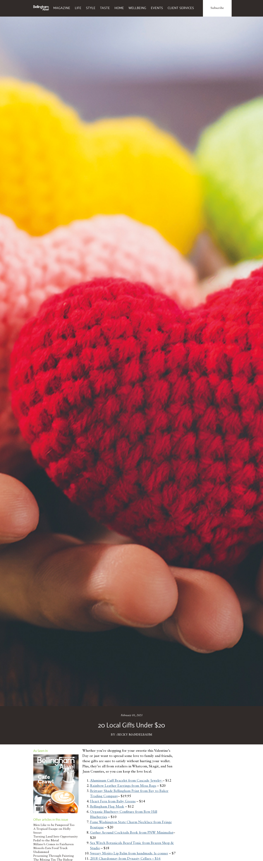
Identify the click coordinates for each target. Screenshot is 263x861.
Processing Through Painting (53, 856)
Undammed (41, 852)
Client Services (181, 8)
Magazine (61, 8)
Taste (105, 8)
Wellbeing (137, 8)
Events (157, 8)
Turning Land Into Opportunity (55, 836)
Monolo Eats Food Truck (50, 848)
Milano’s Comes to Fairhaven (53, 844)
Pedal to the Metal (46, 840)
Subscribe (217, 8)
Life (78, 8)
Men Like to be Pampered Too (54, 825)
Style (90, 8)
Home (119, 8)
